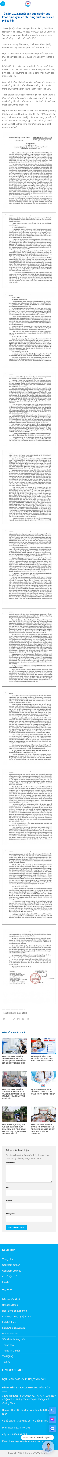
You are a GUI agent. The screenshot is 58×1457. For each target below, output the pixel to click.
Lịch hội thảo (9, 1322)
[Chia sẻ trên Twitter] (14, 1019)
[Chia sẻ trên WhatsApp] (4, 1019)
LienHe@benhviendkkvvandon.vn (26, 1441)
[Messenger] (52, 1419)
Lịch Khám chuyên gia (14, 1328)
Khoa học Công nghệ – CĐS (17, 1316)
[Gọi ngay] (52, 1410)
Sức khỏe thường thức (14, 1339)
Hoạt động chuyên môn (14, 1310)
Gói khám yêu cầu (11, 1270)
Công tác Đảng (10, 1305)
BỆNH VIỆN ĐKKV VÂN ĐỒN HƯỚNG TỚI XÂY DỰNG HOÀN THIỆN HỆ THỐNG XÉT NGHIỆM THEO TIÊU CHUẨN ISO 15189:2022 (43, 1129)
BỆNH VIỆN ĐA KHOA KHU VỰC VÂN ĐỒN (24, 1379)
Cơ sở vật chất (9, 1276)
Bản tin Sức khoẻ (11, 1299)
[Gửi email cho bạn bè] (18, 1019)
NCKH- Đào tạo (10, 1333)
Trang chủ (7, 1259)
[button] (2, 3)
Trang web (10, 1213)
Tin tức (6, 1362)
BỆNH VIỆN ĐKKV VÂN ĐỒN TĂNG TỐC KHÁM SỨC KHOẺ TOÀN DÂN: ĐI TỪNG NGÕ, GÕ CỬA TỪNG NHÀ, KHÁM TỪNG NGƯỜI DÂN (13, 1094)
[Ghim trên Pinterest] (23, 1019)
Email (9, 1200)
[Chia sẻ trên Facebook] (9, 1019)
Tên (8, 1187)
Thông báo (8, 1345)
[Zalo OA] (52, 1428)
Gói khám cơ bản (11, 1265)
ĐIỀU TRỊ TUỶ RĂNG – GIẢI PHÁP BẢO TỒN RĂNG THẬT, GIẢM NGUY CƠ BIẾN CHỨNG (42, 1059)
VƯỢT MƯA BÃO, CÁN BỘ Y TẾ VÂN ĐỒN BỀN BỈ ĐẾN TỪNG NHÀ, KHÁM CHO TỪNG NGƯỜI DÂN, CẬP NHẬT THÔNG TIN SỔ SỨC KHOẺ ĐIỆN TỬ (14, 1129)
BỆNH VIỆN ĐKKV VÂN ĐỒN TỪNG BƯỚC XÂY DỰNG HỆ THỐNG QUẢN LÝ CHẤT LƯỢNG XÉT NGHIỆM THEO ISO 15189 (14, 1060)
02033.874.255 (22, 1427)
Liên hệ (6, 1282)
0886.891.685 (19, 1434)
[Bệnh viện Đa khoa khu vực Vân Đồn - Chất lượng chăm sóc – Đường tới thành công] (27, 4)
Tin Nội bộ (7, 1356)
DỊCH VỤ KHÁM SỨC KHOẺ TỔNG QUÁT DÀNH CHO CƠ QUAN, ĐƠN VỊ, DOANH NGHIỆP (43, 1092)
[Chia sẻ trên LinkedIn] (28, 1019)
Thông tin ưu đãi (11, 1350)
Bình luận (10, 1162)
